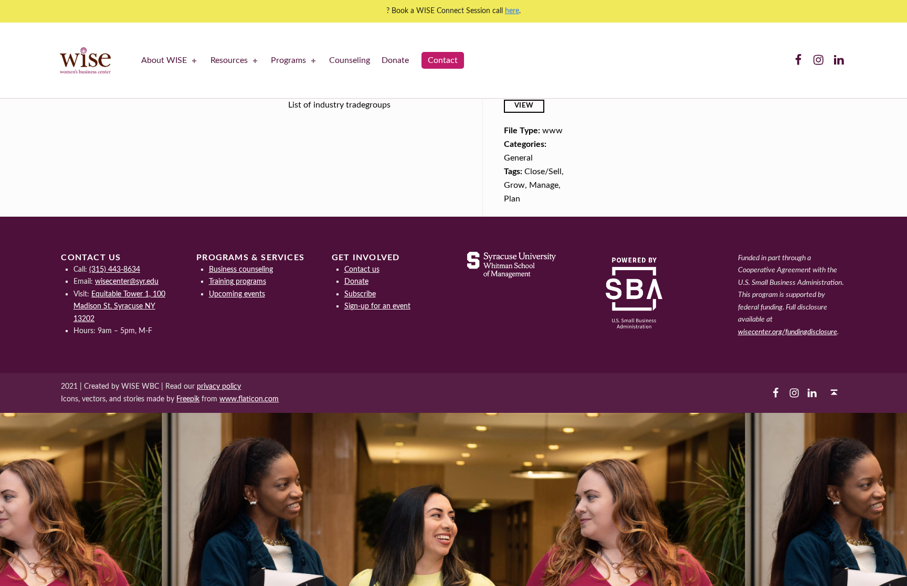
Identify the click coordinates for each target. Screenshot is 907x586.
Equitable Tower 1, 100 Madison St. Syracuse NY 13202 (119, 306)
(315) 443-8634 (114, 269)
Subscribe (360, 294)
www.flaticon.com (249, 399)
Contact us (361, 269)
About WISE (164, 60)
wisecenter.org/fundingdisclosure (787, 332)
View (524, 105)
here (512, 11)
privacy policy (219, 386)
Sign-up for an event (377, 306)
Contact (443, 60)
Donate (395, 60)
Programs (288, 60)
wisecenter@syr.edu (127, 281)
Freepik (187, 399)
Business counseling (241, 269)
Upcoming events (237, 294)
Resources (229, 60)
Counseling (349, 60)
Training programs (237, 281)
